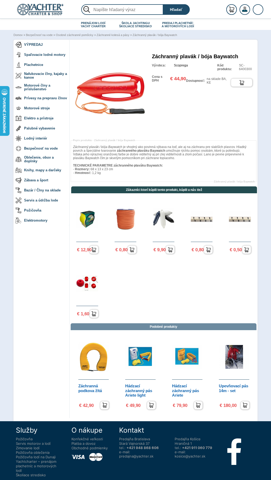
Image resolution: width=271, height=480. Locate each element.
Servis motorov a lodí (33, 443)
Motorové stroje (37, 108)
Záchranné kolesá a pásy (113, 35)
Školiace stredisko (31, 475)
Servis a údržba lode (41, 200)
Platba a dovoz (83, 443)
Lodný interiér (35, 138)
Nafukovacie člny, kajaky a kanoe (45, 75)
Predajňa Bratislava (134, 439)
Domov (18, 35)
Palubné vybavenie (39, 128)
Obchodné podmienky (89, 448)
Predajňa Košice (188, 439)
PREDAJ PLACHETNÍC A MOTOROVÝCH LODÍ (178, 24)
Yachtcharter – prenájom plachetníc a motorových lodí (36, 466)
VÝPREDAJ (33, 45)
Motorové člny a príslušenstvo (37, 87)
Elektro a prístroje (38, 118)
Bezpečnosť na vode (39, 35)
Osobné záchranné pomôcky (74, 35)
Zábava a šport (36, 180)
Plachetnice (33, 65)
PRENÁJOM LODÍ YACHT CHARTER (93, 24)
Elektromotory (35, 220)
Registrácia (250, 7)
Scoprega (181, 65)
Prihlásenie (250, 12)
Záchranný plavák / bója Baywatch (155, 35)
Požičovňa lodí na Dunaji (36, 457)
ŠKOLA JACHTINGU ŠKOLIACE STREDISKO (135, 24)
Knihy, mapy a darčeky (42, 170)
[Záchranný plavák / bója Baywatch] (111, 130)
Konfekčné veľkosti (87, 439)
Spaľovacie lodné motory (44, 55)
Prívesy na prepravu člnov (45, 98)
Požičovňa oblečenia (32, 452)
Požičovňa (32, 210)
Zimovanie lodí (27, 448)
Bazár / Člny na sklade (42, 190)
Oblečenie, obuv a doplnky (39, 159)
